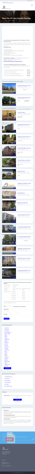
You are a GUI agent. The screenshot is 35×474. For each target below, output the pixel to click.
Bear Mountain (7, 361)
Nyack (6, 351)
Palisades (6, 348)
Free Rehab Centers (8, 386)
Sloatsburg (6, 342)
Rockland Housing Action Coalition (24, 85)
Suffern (6, 363)
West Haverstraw (8, 332)
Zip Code (5, 314)
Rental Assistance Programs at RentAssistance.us (13, 61)
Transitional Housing (8, 376)
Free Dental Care (8, 382)
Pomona (6, 344)
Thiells (6, 335)
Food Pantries (7, 378)
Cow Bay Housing (21, 112)
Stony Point (7, 329)
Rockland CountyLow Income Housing (8, 368)
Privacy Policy (4, 454)
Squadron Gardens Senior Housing (24, 97)
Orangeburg (7, 349)
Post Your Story (18, 399)
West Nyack (7, 330)
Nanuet (6, 352)
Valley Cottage (7, 333)
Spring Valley (7, 339)
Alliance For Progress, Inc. (23, 202)
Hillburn (6, 355)
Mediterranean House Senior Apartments (26, 124)
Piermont (6, 345)
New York (9, 20)
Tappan (6, 336)
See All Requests (17, 401)
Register (32, 0)
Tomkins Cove (7, 364)
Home (6, 20)
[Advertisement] (17, 34)
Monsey (6, 354)
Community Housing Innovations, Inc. (25, 226)
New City (13, 20)
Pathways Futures (21, 171)
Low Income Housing (17, 472)
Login (28, 0)
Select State (6, 309)
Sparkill (6, 341)
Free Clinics (7, 384)
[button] (32, 5)
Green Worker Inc (21, 193)
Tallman (6, 338)
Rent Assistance (7, 380)
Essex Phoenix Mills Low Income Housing (26, 148)
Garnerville (7, 357)
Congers (6, 358)
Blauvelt (6, 360)
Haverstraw (7, 327)
